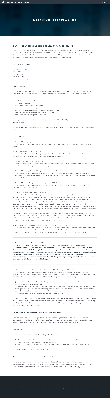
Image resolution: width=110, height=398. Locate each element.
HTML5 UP (95, 389)
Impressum (41, 389)
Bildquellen (76, 389)
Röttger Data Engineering (16, 2)
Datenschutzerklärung (58, 389)
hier (78, 366)
